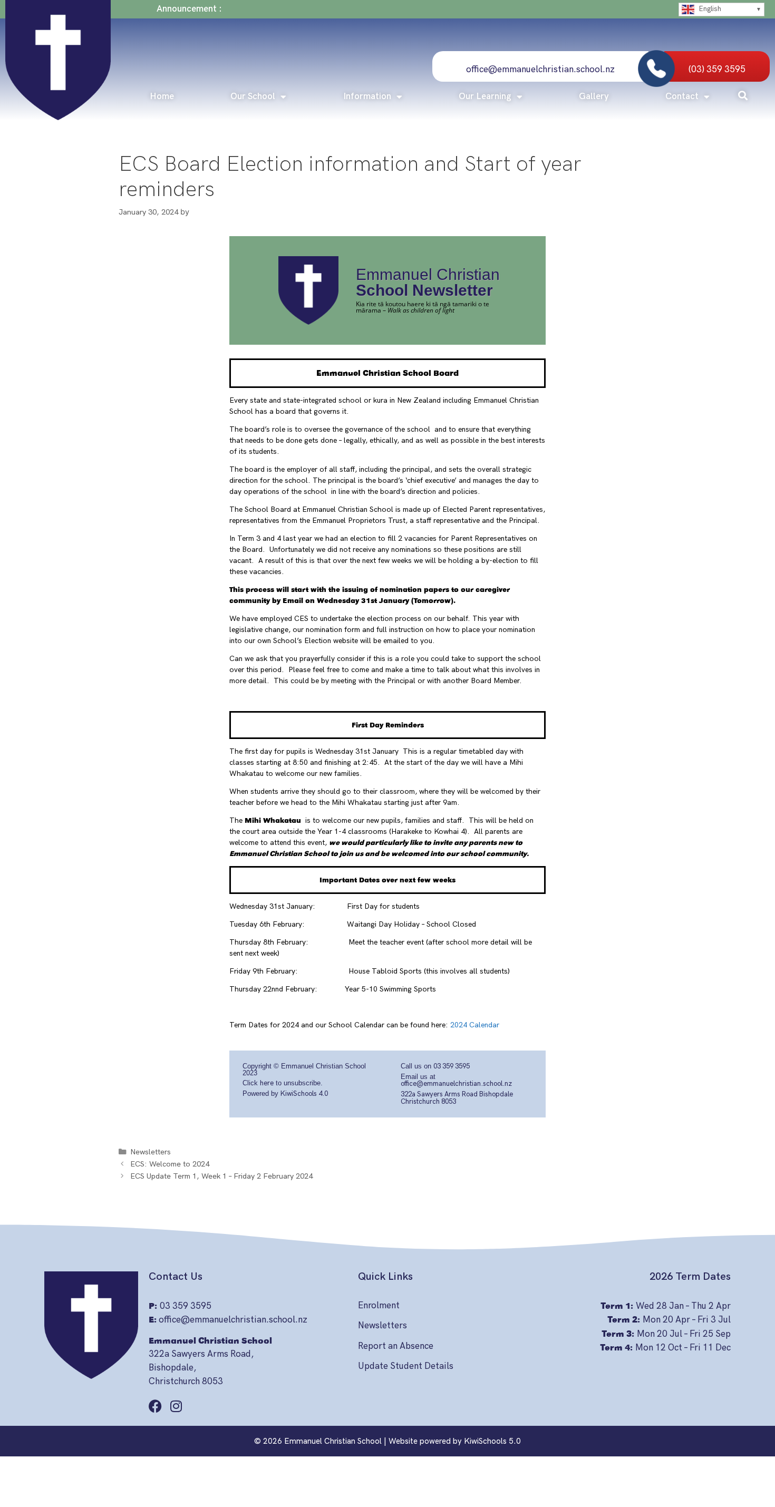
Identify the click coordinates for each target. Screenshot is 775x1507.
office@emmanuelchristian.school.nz (540, 69)
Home (162, 96)
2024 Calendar (473, 1024)
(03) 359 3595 (717, 69)
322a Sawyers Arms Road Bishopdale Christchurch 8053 (457, 1098)
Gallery (594, 96)
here (267, 1083)
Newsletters (150, 1152)
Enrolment (379, 1305)
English (709, 9)
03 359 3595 (451, 1066)
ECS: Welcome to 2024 (169, 1164)
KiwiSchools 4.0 (304, 1094)
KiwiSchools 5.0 (492, 1441)
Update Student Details (405, 1366)
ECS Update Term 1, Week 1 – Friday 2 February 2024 (221, 1176)
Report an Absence (395, 1346)
